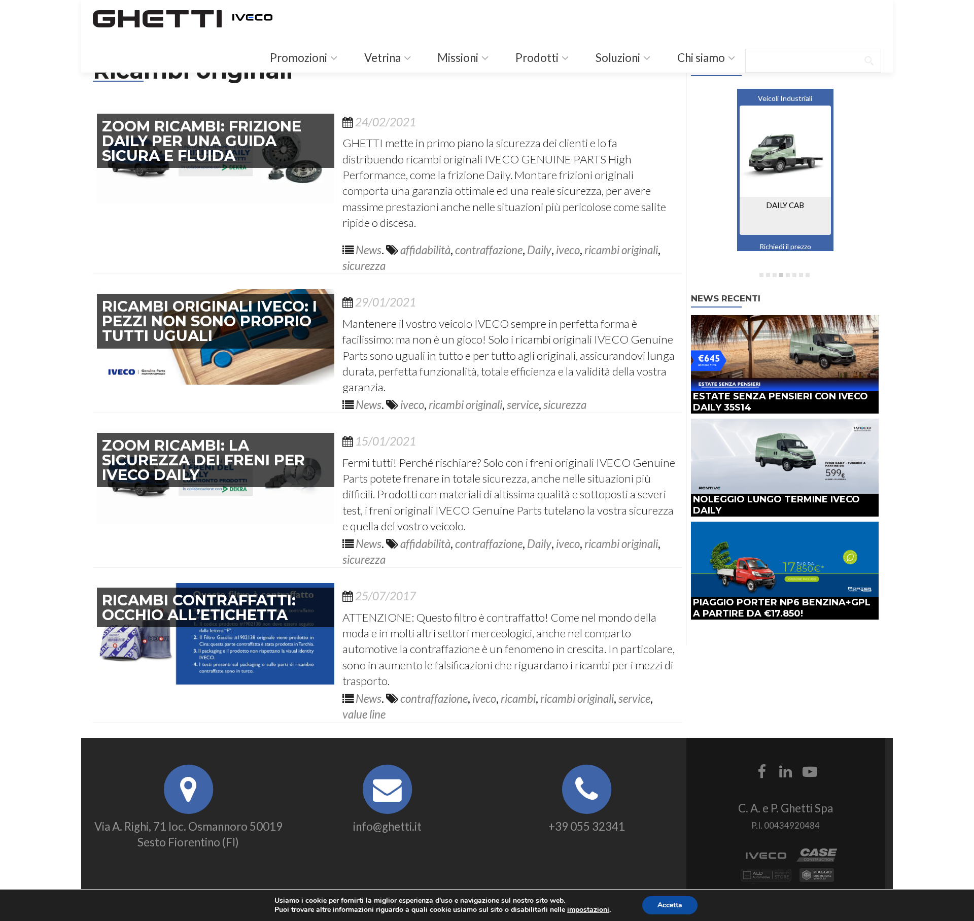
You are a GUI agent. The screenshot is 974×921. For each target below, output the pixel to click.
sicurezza (364, 265)
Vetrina (381, 57)
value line (364, 714)
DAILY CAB (785, 205)
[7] (801, 275)
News (368, 250)
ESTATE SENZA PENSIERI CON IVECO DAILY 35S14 (780, 402)
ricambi (518, 698)
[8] (808, 275)
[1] (761, 275)
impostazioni (588, 909)
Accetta (669, 905)
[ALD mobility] (766, 879)
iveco (568, 250)
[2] (768, 275)
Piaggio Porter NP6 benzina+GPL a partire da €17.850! (782, 608)
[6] (794, 275)
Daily (539, 250)
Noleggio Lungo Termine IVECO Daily (776, 505)
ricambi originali (621, 250)
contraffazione (489, 250)
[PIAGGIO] (816, 879)
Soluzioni (617, 57)
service (523, 405)
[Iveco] (252, 16)
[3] (775, 275)
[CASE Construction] (816, 859)
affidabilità (425, 250)
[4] (781, 275)
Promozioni (297, 57)
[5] (788, 275)
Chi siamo (700, 57)
